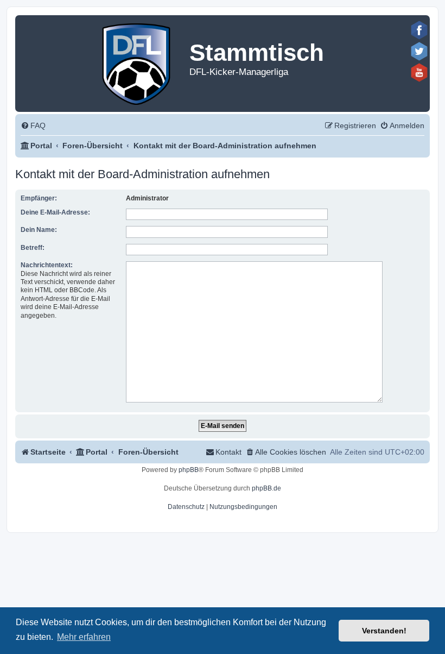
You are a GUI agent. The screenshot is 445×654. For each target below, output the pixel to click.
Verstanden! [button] (384, 630)
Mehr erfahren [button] (84, 637)
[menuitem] (33, 125)
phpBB (189, 470)
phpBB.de (266, 488)
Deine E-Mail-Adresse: (55, 212)
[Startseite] (137, 61)
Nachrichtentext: (47, 265)
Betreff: (32, 247)
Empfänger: (39, 198)
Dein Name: (39, 230)
